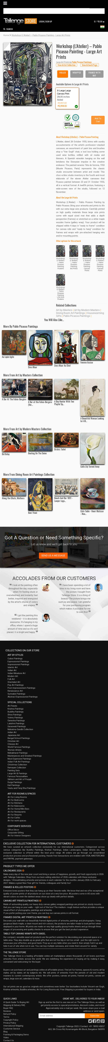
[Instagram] (98, 1022)
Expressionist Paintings (18, 661)
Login (41, 21)
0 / (98, 21)
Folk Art (11, 679)
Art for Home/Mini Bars (18, 809)
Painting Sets (14, 770)
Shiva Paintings (15, 714)
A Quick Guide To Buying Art (16, 1002)
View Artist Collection (67, 64)
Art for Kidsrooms (16, 806)
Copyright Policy (10, 1020)
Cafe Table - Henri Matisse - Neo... (92, 512)
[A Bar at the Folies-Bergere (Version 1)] (40, 389)
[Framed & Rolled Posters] (35, 887)
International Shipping (13, 1026)
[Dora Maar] (40, 347)
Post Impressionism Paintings (21, 688)
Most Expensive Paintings (19, 759)
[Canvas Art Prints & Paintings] (40, 901)
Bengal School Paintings (19, 738)
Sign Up (48, 21)
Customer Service (11, 1028)
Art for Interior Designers (19, 835)
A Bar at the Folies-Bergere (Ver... (40, 403)
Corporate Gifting (16, 832)
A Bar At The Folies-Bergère (14, 399)
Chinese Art (13, 744)
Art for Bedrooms (16, 800)
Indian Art (12, 670)
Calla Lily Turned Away (89, 466)
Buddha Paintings (15, 711)
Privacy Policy (9, 1023)
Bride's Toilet (60, 449)
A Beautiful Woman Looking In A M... (92, 419)
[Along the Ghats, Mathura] (14, 487)
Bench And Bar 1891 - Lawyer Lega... (63, 499)
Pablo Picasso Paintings (76, 315)
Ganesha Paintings (16, 720)
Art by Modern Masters (87, 310)
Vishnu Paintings (15, 717)
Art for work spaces (17, 820)
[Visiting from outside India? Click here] (73, 843)
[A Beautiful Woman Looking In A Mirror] (92, 397)
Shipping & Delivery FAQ (14, 1005)
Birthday (5, 454)
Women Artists (15, 750)
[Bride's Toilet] (66, 440)
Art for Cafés (14, 817)
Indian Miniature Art (16, 673)
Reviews (7, 1011)
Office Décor (13, 829)
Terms (6, 1017)
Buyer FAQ (8, 1008)
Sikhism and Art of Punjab (20, 779)
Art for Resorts (15, 814)
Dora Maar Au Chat (62, 365)
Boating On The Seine (37, 453)
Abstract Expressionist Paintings (23, 697)
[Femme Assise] (92, 345)
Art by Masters (64, 310)
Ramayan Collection (17, 767)
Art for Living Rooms (17, 797)
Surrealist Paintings (16, 694)
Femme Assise (86, 362)
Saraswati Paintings (17, 726)
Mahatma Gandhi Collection (20, 729)
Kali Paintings (14, 785)
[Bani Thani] (40, 494)
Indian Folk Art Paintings (19, 761)
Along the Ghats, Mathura (13, 498)
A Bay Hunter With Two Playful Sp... (64, 403)
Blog (5, 1031)
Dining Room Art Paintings (70, 313)
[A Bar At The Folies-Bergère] (14, 388)
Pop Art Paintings (16, 685)
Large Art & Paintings (17, 773)
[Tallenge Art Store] (21, 21)
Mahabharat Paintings (18, 753)
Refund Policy (9, 1014)
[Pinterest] (103, 1022)
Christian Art (13, 741)
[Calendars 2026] (23, 870)
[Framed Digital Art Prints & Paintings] (49, 917)
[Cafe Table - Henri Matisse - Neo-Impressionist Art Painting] (92, 493)
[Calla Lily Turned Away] (92, 448)
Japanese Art (14, 735)
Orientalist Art (14, 682)
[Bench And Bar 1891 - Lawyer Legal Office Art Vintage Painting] (66, 487)
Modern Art (13, 676)
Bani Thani (32, 512)
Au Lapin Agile (8, 357)
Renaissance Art (15, 691)
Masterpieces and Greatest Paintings (25, 756)
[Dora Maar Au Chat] (66, 346)
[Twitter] (90, 1022)
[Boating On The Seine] (40, 442)
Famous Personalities (18, 776)
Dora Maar (32, 367)
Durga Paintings (15, 782)
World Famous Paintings (19, 747)
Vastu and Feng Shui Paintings (22, 788)
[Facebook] (94, 1022)
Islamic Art (13, 667)
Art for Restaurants (17, 812)
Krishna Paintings (15, 709)
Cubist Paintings (15, 658)
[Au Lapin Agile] (14, 342)
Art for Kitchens (15, 803)
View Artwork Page (89, 64)
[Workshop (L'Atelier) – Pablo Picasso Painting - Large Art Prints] (27, 73)
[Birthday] (14, 442)
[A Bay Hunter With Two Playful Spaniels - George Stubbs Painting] (66, 389)
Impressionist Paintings (18, 664)
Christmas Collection (17, 764)
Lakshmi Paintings (16, 723)
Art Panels (12, 706)
